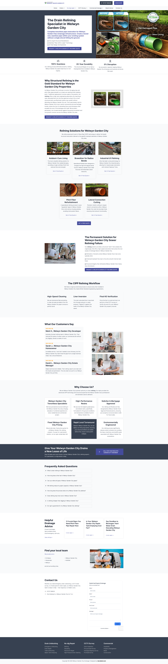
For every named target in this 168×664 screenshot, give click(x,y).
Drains (61, 8)
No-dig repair (70, 8)
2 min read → (89, 535)
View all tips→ (48, 537)
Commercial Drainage (96, 8)
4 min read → (109, 535)
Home (55, 8)
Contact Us (119, 8)
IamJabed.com (102, 661)
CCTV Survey (82, 8)
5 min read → (69, 533)
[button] (62, 8)
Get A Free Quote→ (58, 171)
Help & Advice (109, 8)
